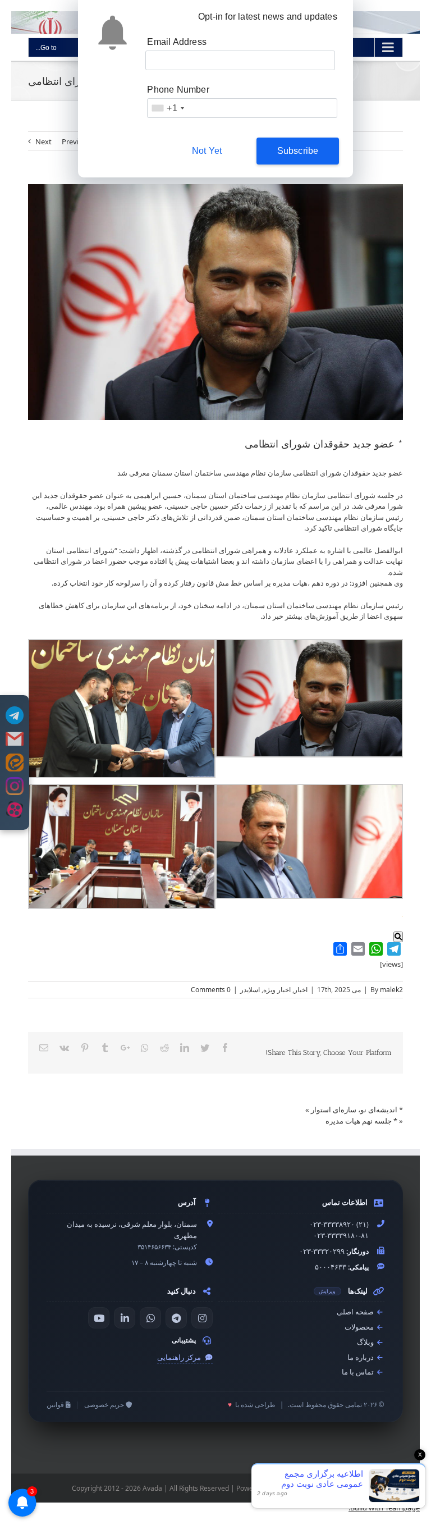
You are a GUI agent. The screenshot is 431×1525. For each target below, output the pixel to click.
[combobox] (167, 108)
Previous (76, 141)
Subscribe (298, 151)
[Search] (398, 937)
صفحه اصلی (356, 1312)
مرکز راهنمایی (180, 1357)
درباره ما (361, 1357)
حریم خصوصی (105, 1404)
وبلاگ (366, 1342)
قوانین (56, 1404)
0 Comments (211, 989)
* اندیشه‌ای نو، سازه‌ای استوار (357, 1109)
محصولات (360, 1327)
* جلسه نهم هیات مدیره (361, 1121)
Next (43, 141)
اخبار (301, 989)
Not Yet (207, 151)
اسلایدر (250, 989)
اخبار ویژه (277, 989)
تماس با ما (358, 1372)
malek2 (391, 989)
